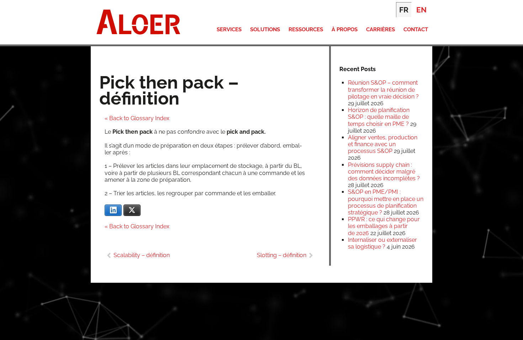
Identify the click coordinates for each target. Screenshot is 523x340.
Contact (415, 29)
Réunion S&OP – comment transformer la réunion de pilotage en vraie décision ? (383, 89)
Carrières (380, 29)
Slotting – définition (281, 255)
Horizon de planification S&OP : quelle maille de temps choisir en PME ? (379, 117)
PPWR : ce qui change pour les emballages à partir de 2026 (384, 226)
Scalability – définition (141, 255)
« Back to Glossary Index (137, 118)
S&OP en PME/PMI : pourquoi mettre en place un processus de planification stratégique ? (385, 202)
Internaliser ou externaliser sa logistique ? (382, 243)
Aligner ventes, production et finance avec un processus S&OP (382, 144)
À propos (345, 29)
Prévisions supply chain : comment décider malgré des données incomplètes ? (384, 171)
